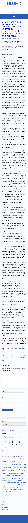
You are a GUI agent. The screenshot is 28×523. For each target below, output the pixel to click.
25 (9, 446)
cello (19, 459)
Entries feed (4, 506)
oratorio (3, 478)
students (5, 489)
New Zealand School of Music (14, 473)
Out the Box (16, 518)
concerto (13, 465)
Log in (3, 504)
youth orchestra (5, 349)
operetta (24, 475)
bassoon (19, 348)
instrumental (4, 470)
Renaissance (18, 480)
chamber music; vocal (19, 462)
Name (3, 391)
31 (5, 447)
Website (3, 403)
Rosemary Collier (15, 38)
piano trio (8, 480)
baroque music (7, 459)
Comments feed (5, 507)
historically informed (20, 467)
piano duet (4, 480)
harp (13, 467)
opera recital (20, 475)
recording (13, 480)
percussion (19, 478)
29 (23, 446)
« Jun (3, 451)
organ (15, 478)
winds (20, 489)
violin (13, 489)
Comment (4, 374)
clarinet (8, 465)
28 (19, 446)
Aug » (6, 451)
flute (7, 467)
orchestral (24, 348)
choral (4, 464)
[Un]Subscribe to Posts (6, 511)
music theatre (10, 470)
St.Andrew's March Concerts (11, 485)
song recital (9, 483)
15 (23, 442)
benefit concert (15, 459)
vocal (17, 489)
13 (16, 442)
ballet (23, 456)
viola (9, 489)
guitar (10, 467)
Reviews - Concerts (9, 348)
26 (12, 446)
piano (24, 478)
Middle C (14, 3)
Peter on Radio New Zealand (8, 430)
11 (9, 442)
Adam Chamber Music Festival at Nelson (12, 456)
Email (3, 397)
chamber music (8, 461)
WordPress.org (5, 509)
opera (15, 475)
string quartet (17, 487)
